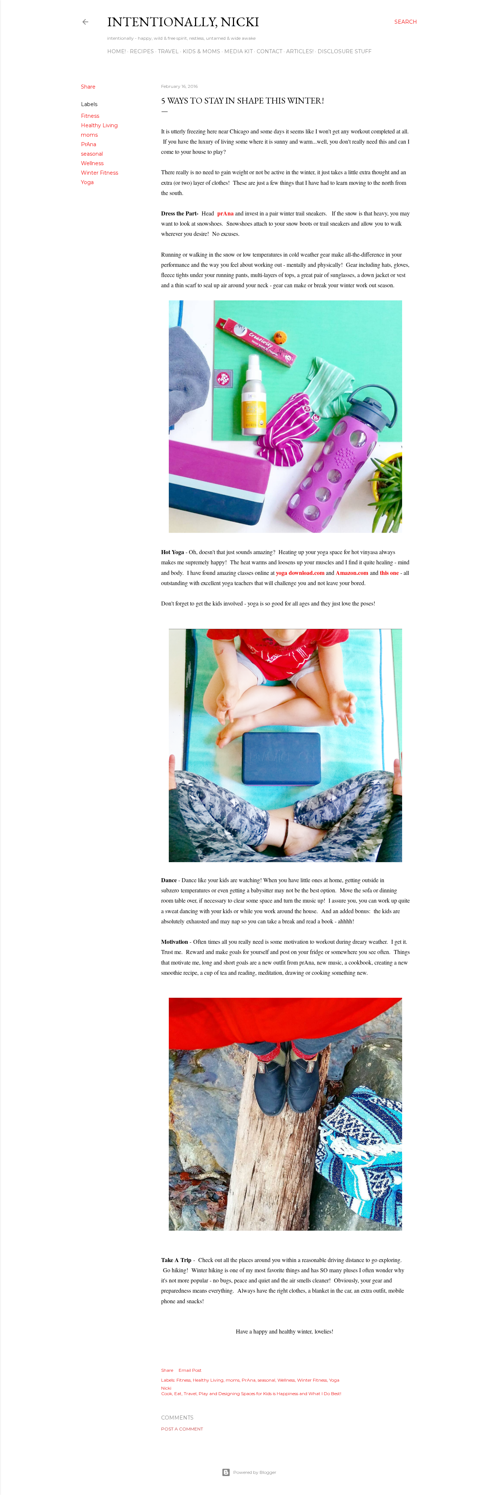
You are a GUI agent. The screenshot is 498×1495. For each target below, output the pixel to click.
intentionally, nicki (183, 21)
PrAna (88, 144)
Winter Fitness (99, 173)
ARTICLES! (300, 51)
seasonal (92, 154)
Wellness (92, 163)
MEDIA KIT (238, 51)
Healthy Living (99, 125)
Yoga (87, 182)
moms (89, 135)
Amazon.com (352, 572)
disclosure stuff (344, 51)
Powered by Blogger (254, 1472)
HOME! (116, 51)
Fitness (90, 116)
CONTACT (269, 51)
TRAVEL (168, 51)
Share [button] (88, 86)
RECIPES (142, 51)
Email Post (190, 1370)
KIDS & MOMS (201, 51)
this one (389, 572)
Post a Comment (182, 1429)
